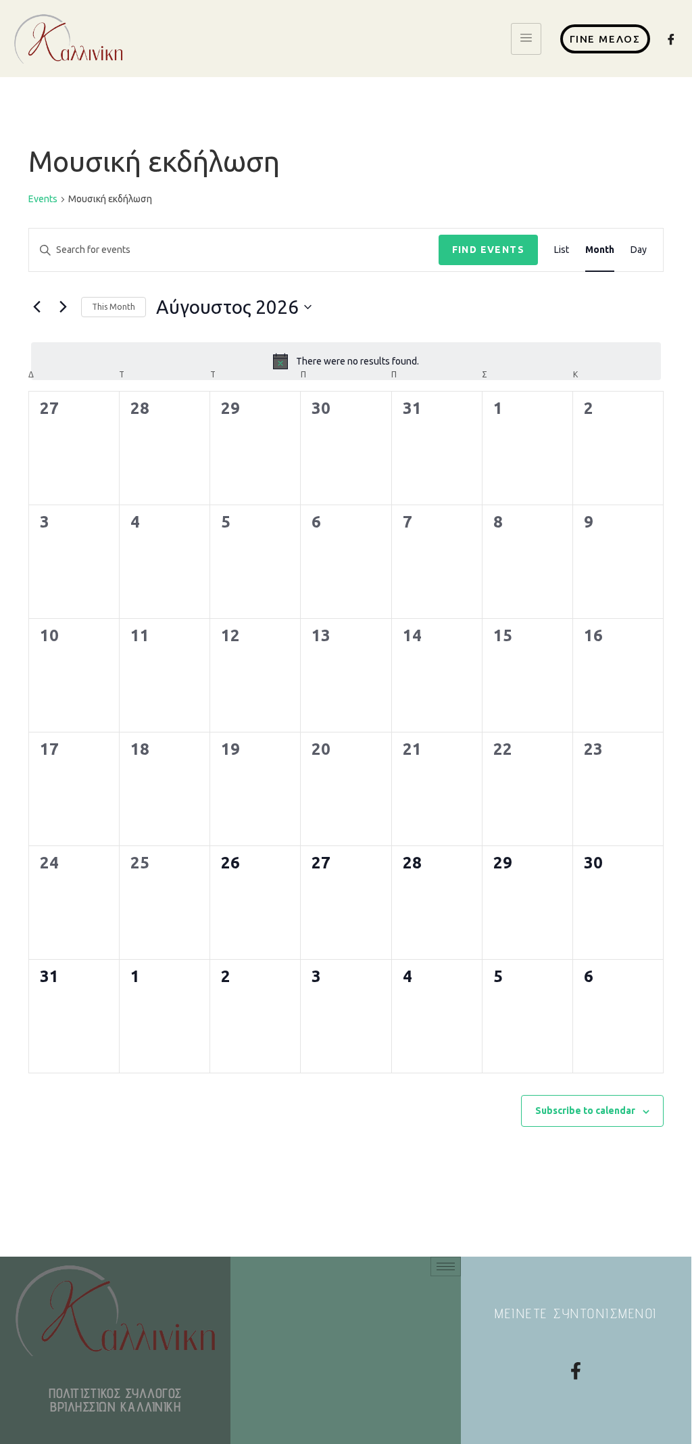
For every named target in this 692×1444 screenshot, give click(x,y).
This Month (113, 306)
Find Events (488, 249)
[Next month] (63, 307)
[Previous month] (36, 307)
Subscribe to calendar (585, 1110)
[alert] (346, 361)
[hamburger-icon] (526, 39)
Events (42, 198)
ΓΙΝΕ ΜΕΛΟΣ (605, 39)
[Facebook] (671, 39)
